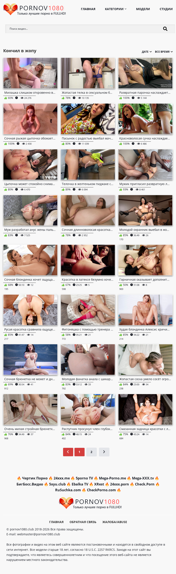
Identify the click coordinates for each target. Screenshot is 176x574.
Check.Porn (145, 484)
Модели (143, 9)
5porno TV (84, 478)
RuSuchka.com (68, 490)
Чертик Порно (35, 478)
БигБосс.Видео (30, 484)
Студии (166, 9)
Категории (114, 9)
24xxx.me (62, 478)
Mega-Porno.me (112, 478)
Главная (88, 9)
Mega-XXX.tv (143, 478)
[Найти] (165, 28)
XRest (99, 484)
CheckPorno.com (101, 490)
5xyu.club (57, 484)
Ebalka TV (80, 484)
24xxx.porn (119, 484)
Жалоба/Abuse (114, 522)
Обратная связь (83, 522)
